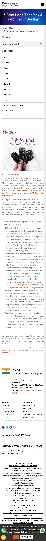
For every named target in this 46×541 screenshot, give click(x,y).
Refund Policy (28, 417)
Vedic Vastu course (34, 468)
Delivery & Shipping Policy (32, 414)
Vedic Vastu (27, 408)
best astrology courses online (14, 473)
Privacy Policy (7, 408)
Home (4, 28)
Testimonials (27, 402)
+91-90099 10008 (27, 390)
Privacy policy (26, 536)
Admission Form (3, 537)
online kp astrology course (23, 523)
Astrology (7, 73)
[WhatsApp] (42, 530)
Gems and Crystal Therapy (13, 105)
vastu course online (12, 490)
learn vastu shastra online (31, 490)
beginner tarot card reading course (23, 510)
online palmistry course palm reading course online (23, 518)
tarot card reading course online (23, 505)
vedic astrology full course (14, 488)
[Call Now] (3, 530)
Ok (16, 536)
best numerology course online (23, 500)
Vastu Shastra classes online (23, 493)
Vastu (6, 79)
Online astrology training (23, 463)
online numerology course (23, 503)
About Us (5, 402)
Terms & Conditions (9, 414)
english (6, 63)
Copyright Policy (8, 411)
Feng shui (7, 100)
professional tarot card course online (23, 508)
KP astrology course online (12, 520)
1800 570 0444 (22, 435)
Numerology (8, 84)
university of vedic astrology (23, 483)
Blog (11, 28)
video (6, 68)
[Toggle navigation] (42, 4)
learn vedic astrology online (23, 480)
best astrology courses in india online (23, 466)
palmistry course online (23, 515)
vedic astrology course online (23, 478)
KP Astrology (8, 110)
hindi (5, 57)
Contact (5, 417)
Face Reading (9, 116)
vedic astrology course (34, 476)
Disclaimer (6, 405)
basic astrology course (34, 473)
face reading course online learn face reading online (23, 513)
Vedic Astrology (29, 405)
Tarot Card (7, 94)
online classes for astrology (13, 476)
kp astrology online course (34, 520)
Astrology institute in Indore (15, 468)
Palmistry (7, 89)
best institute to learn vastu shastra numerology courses (23, 496)
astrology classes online (23, 471)
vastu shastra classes (33, 488)
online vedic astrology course (23, 485)
